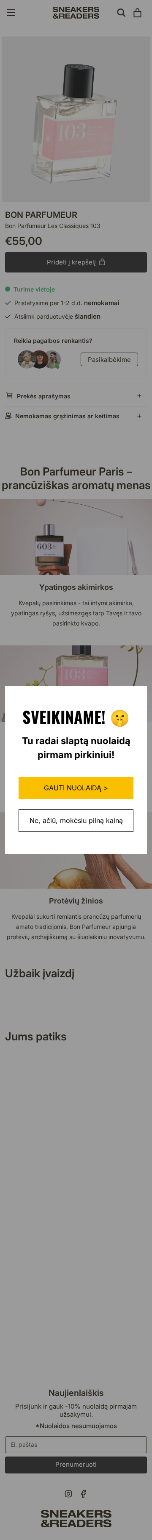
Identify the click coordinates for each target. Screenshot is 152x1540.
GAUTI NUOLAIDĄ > (76, 788)
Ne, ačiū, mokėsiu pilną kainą (76, 820)
